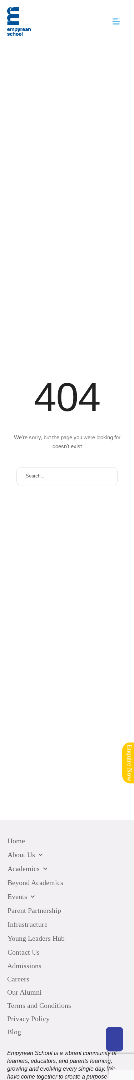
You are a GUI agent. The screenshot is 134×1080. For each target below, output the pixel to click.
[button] (114, 1039)
